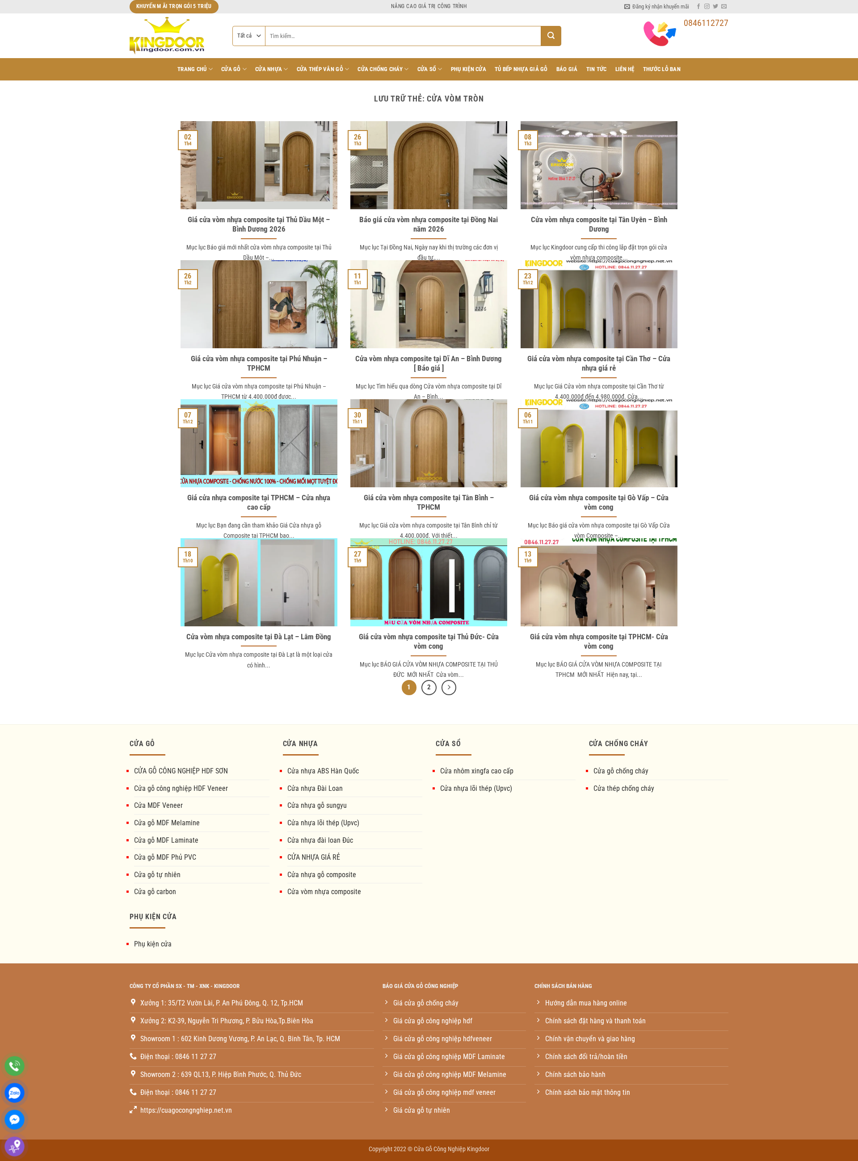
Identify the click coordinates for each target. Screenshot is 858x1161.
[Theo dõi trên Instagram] (707, 7)
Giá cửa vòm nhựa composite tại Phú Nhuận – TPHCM (259, 364)
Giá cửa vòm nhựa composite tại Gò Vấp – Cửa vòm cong (599, 503)
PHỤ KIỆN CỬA (468, 69)
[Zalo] (14, 1093)
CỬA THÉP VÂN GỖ (320, 69)
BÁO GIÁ (567, 69)
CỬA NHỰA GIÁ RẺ (313, 857)
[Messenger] (14, 1120)
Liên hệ (625, 69)
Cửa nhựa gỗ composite (321, 874)
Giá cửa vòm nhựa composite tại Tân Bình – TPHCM (429, 503)
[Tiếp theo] (449, 687)
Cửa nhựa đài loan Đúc (320, 840)
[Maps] (14, 1146)
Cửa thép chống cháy (623, 788)
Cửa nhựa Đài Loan (315, 788)
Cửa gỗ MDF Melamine (167, 823)
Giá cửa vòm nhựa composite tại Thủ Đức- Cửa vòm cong (429, 642)
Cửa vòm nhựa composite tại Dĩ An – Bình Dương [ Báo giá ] (428, 364)
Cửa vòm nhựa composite (324, 891)
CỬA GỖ (231, 69)
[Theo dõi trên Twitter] (715, 7)
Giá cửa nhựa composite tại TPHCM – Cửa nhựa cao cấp (258, 503)
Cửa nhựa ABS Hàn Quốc (323, 771)
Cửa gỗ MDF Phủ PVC (165, 857)
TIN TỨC (596, 69)
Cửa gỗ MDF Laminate (166, 840)
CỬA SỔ (427, 69)
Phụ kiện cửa (153, 944)
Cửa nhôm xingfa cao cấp (476, 771)
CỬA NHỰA (268, 69)
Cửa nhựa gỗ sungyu (317, 805)
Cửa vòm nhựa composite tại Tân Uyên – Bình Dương (599, 224)
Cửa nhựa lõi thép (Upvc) (323, 823)
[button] (656, 7)
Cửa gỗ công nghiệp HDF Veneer (181, 788)
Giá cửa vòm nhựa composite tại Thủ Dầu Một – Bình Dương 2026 (259, 224)
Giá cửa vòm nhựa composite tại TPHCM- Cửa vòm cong (599, 642)
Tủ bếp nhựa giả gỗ (521, 69)
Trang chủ (191, 69)
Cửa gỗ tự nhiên (157, 874)
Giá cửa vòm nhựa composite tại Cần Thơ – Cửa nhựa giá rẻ (598, 364)
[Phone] (14, 1066)
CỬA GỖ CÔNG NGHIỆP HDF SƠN (181, 771)
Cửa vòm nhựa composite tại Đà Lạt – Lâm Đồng (258, 637)
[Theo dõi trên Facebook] (698, 7)
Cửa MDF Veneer (158, 805)
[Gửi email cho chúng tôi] (724, 7)
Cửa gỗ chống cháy (620, 771)
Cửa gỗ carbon (155, 891)
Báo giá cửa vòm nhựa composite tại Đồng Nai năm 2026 (428, 224)
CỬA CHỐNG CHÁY (380, 69)
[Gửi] (551, 36)
